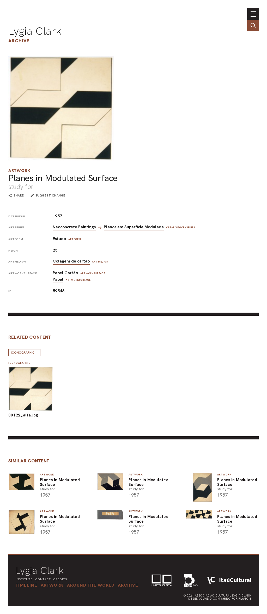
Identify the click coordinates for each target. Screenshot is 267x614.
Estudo (59, 238)
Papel (58, 279)
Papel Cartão (65, 273)
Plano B (245, 598)
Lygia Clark (35, 31)
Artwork (19, 170)
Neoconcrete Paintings (74, 227)
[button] (90, 585)
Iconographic (24, 352)
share (19, 196)
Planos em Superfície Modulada (134, 227)
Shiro (226, 598)
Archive (18, 41)
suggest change (50, 195)
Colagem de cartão (71, 261)
